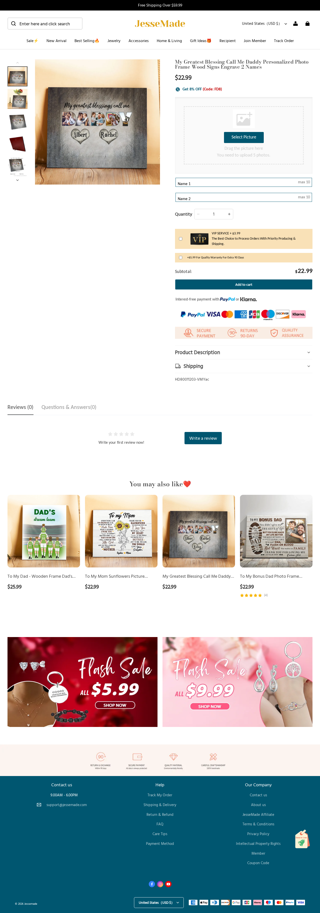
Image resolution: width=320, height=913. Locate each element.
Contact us (258, 795)
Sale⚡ (32, 41)
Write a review (203, 437)
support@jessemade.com (66, 805)
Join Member (255, 41)
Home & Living (169, 41)
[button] (45, 24)
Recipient (228, 41)
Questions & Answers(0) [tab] (69, 407)
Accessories (138, 41)
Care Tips (159, 834)
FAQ (160, 824)
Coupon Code (258, 863)
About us (258, 805)
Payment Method (160, 843)
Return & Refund (160, 814)
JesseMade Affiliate (258, 814)
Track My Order (160, 795)
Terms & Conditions (258, 824)
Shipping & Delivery (160, 805)
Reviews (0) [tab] (21, 407)
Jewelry (114, 41)
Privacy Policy (258, 834)
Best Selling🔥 (87, 41)
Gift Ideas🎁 (201, 41)
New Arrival (56, 41)
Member (258, 853)
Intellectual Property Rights (258, 843)
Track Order (284, 41)
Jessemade (30, 903)
